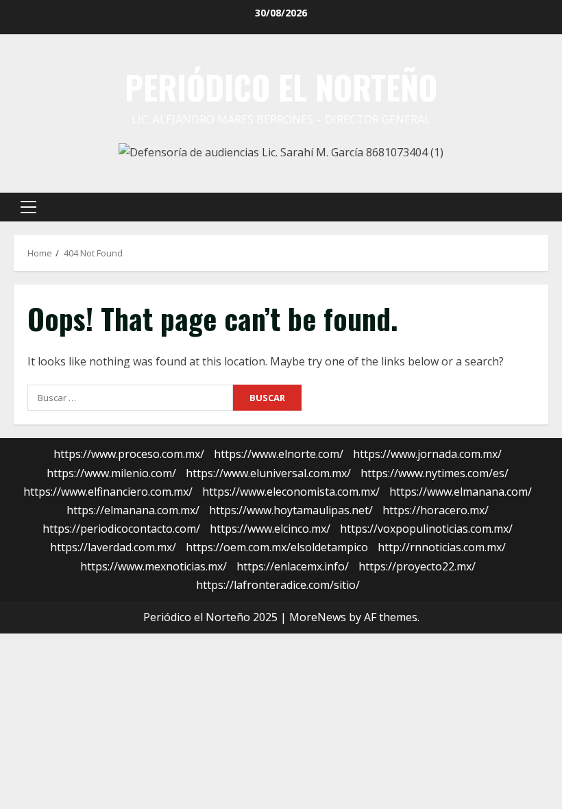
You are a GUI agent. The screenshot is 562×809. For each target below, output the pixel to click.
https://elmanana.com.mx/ (132, 510)
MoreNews (317, 617)
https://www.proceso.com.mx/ (128, 453)
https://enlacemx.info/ (292, 566)
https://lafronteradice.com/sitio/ (278, 584)
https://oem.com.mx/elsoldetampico (277, 547)
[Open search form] (544, 207)
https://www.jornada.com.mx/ (427, 453)
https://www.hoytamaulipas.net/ (291, 510)
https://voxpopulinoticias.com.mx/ (426, 528)
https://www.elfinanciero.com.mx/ (108, 491)
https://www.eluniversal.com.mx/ (268, 473)
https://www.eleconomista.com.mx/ (291, 491)
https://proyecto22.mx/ (417, 566)
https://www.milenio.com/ (111, 473)
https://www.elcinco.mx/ (270, 528)
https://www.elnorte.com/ (278, 453)
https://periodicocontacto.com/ (121, 528)
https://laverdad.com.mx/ (113, 547)
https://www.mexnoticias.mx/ (153, 566)
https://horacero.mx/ (435, 510)
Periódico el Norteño (281, 87)
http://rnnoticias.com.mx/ (442, 547)
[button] (28, 207)
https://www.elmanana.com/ (460, 491)
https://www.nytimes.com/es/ (435, 473)
